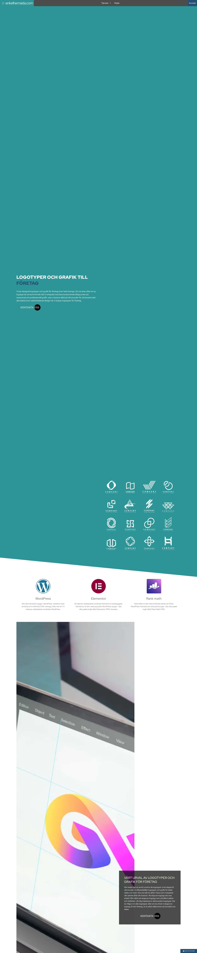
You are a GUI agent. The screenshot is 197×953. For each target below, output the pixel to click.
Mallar (117, 3)
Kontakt (192, 3)
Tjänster (105, 3)
